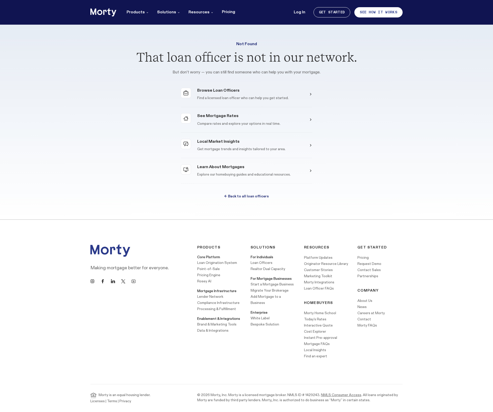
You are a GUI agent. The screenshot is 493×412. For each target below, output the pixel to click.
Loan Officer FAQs (319, 288)
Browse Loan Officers (218, 90)
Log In (299, 12)
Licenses (97, 401)
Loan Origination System (217, 262)
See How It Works (378, 12)
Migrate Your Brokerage (270, 290)
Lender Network (210, 296)
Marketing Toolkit (318, 276)
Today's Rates (315, 319)
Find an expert (315, 356)
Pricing (228, 12)
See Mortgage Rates (218, 116)
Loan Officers (261, 262)
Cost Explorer (315, 331)
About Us (364, 300)
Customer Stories (318, 269)
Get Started (332, 12)
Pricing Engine (208, 275)
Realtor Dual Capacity (268, 268)
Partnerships (367, 276)
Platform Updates (318, 257)
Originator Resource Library (326, 263)
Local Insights (315, 350)
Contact (364, 319)
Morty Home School (320, 313)
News (362, 306)
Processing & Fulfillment (216, 308)
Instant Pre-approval (320, 337)
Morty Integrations (319, 282)
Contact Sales (369, 269)
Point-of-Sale (208, 268)
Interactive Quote (318, 325)
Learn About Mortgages (220, 167)
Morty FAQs (367, 325)
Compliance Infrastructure (218, 302)
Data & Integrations (213, 330)
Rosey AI (204, 281)
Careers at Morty (371, 313)
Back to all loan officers (246, 196)
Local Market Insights (218, 141)
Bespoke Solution (265, 324)
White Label (260, 318)
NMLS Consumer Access (341, 394)
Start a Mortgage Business (272, 284)
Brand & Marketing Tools (216, 324)
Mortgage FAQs (317, 343)
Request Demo (369, 263)
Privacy (125, 401)
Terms (112, 401)
